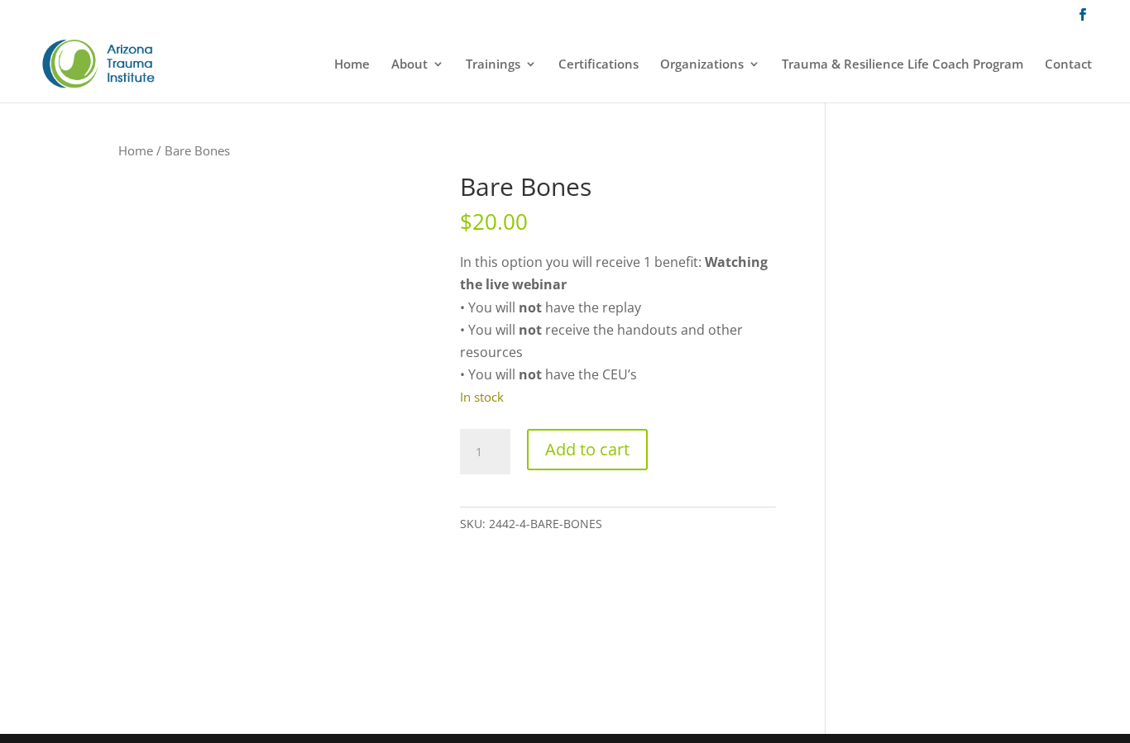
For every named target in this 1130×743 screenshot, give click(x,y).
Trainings (493, 65)
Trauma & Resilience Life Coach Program (902, 65)
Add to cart (587, 449)
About (409, 65)
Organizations (702, 65)
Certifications (598, 65)
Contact (1068, 65)
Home (352, 65)
